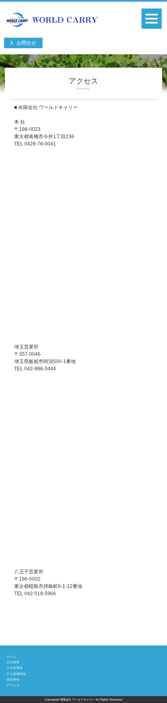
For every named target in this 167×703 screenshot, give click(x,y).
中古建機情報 (16, 674)
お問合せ (26, 43)
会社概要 (12, 662)
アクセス (12, 685)
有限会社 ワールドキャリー (77, 699)
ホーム (11, 656)
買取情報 (12, 679)
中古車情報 (14, 668)
